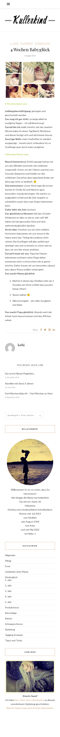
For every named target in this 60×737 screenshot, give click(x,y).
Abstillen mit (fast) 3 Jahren (19, 383)
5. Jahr (8, 602)
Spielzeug (10, 629)
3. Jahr (8, 591)
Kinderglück (42, 43)
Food (7, 566)
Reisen (8, 618)
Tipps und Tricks (13, 640)
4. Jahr (8, 596)
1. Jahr (14, 43)
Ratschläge (11, 613)
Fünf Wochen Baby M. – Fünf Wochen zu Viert (29, 393)
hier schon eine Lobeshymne (29, 700)
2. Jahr (8, 585)
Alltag (8, 560)
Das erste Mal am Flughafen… (20, 373)
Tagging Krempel (14, 634)
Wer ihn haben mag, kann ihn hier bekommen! (30, 708)
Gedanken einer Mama (16, 571)
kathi (21, 345)
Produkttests (12, 607)
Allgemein (26, 43)
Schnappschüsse (14, 624)
